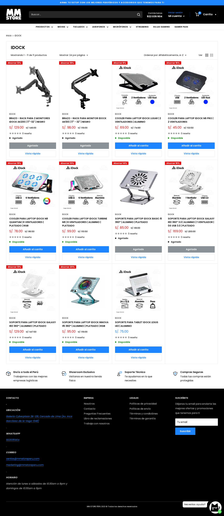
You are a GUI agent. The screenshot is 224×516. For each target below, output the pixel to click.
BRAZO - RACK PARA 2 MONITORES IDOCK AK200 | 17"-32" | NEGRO (29, 120)
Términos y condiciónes (144, 413)
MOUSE (61, 27)
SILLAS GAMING (161, 27)
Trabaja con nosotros (97, 423)
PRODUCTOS (43, 27)
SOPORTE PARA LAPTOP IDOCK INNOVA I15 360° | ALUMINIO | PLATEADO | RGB (85, 324)
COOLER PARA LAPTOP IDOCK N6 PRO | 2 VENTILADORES (190, 120)
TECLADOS (78, 27)
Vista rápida (32, 153)
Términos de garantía (143, 418)
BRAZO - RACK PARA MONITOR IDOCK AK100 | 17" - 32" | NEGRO (84, 120)
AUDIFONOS (98, 27)
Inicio (9, 35)
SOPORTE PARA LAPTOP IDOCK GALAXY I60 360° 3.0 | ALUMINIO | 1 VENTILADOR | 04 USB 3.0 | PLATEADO (191, 222)
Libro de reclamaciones (98, 418)
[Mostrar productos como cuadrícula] (206, 55)
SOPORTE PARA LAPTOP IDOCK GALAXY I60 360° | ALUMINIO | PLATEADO (32, 324)
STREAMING (142, 27)
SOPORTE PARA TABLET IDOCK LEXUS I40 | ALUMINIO (136, 324)
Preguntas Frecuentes (97, 413)
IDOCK (18, 35)
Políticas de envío (140, 408)
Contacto (89, 408)
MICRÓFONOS (120, 27)
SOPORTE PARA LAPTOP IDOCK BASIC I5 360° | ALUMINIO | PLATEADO (138, 220)
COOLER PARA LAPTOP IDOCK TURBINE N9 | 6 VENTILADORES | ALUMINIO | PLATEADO (84, 222)
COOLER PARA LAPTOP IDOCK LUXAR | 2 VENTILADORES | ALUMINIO (138, 120)
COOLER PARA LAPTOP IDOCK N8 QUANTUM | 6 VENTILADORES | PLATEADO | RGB (28, 222)
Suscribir (185, 431)
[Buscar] (138, 14)
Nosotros (89, 403)
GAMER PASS (181, 27)
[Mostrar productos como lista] (211, 55)
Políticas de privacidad (143, 403)
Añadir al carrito (138, 145)
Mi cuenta (175, 16)
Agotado (32, 145)
